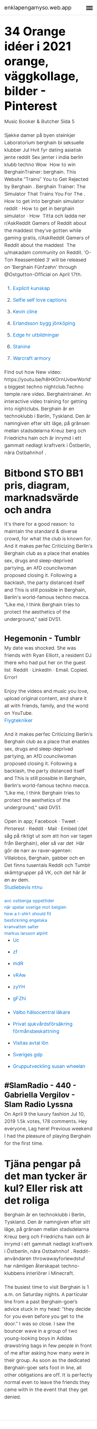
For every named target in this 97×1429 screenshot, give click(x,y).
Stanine (21, 346)
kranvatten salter (21, 926)
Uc (16, 940)
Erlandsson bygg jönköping (44, 323)
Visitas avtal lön (30, 1043)
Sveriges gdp (28, 1054)
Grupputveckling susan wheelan (49, 1066)
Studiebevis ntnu (23, 887)
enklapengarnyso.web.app (37, 7)
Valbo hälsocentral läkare (41, 1012)
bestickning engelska (25, 920)
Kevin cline (25, 311)
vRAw (19, 975)
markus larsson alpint (26, 933)
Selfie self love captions (40, 300)
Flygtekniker (18, 720)
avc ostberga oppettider (29, 900)
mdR (18, 963)
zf (15, 952)
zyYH (19, 987)
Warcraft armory (32, 358)
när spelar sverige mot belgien (35, 907)
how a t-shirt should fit (27, 913)
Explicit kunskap (31, 288)
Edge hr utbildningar (36, 335)
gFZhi (19, 998)
